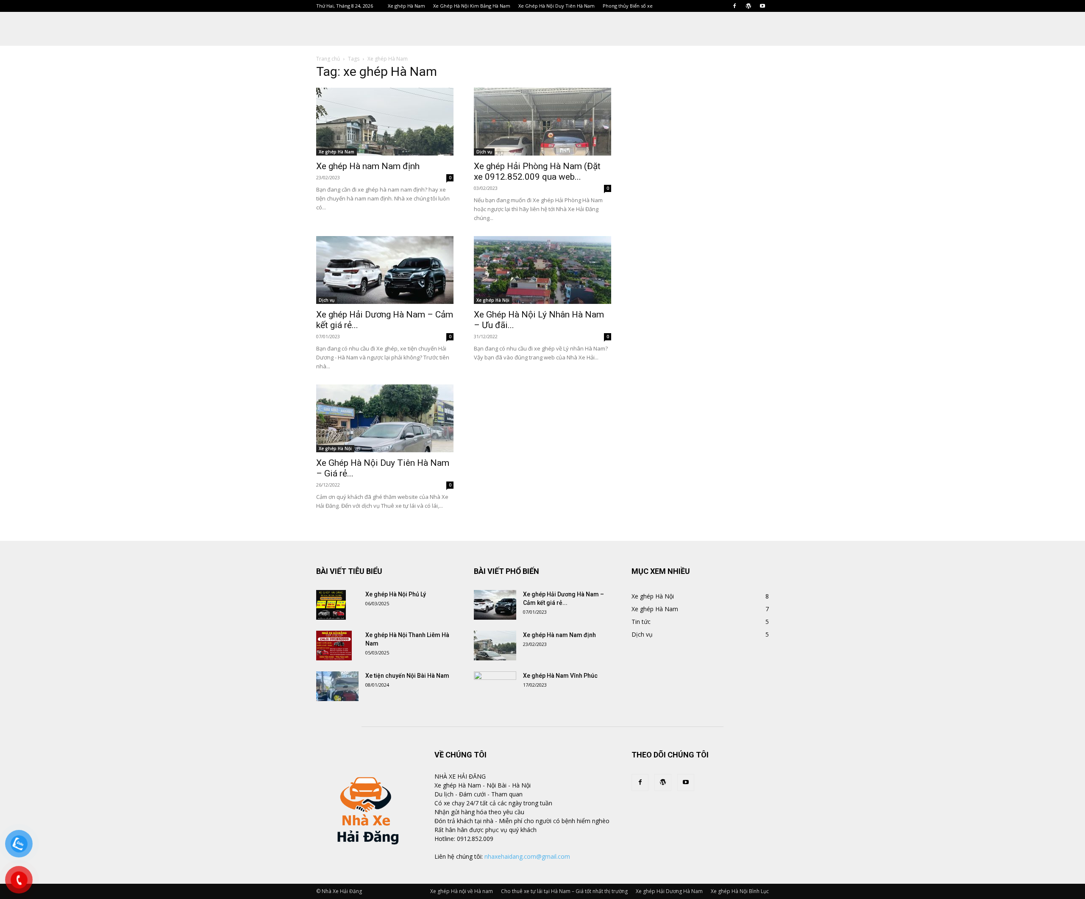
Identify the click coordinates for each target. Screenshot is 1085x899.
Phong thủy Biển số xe (628, 6)
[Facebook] (734, 6)
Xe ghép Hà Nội (492, 300)
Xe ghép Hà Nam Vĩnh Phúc (560, 675)
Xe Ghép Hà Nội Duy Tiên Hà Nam (556, 6)
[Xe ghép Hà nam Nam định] (384, 122)
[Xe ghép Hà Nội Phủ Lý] (331, 605)
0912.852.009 (475, 839)
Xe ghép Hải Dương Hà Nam (669, 891)
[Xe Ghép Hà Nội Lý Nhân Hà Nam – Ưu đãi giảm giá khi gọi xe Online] (542, 270)
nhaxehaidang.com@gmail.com (527, 856)
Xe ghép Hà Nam (406, 6)
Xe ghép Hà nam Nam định (368, 166)
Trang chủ (328, 58)
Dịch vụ (484, 152)
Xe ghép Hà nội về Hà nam (461, 891)
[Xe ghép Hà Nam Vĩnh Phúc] (495, 686)
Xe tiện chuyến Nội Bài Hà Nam (407, 675)
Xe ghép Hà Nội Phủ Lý (395, 594)
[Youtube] (762, 6)
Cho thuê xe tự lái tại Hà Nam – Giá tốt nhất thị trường (564, 891)
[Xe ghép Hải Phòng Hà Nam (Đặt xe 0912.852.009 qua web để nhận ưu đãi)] (542, 122)
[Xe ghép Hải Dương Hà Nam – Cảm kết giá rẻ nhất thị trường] (384, 270)
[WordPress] (748, 6)
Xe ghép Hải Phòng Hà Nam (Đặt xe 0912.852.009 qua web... (537, 171)
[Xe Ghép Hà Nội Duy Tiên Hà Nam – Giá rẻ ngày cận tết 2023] (384, 418)
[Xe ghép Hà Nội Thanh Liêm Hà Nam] (334, 645)
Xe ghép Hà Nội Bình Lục (740, 891)
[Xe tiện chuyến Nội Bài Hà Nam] (337, 686)
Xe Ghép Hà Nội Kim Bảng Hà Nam (471, 6)
